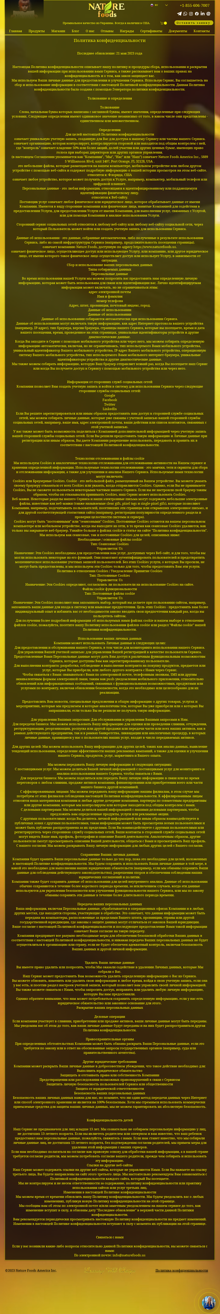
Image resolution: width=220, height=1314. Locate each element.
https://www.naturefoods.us (154, 247)
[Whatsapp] (185, 13)
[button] (164, 23)
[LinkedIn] (202, 13)
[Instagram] (191, 13)
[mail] (208, 13)
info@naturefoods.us (129, 1255)
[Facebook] (196, 13)
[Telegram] (179, 13)
